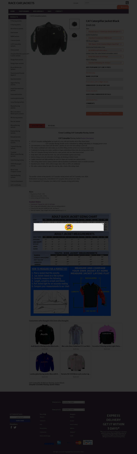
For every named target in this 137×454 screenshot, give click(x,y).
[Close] (103, 223)
